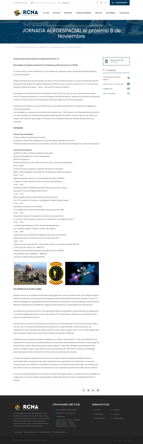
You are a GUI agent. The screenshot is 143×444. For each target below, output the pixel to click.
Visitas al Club (118, 418)
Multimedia (110, 13)
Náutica (98, 13)
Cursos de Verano (83, 13)
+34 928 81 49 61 (39, 3)
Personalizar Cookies (59, 432)
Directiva (97, 410)
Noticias (56, 13)
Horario (116, 414)
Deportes (68, 13)
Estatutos (116, 410)
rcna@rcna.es (108, 89)
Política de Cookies (45, 432)
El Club (46, 13)
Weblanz (44, 440)
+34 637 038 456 (50, 3)
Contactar (124, 13)
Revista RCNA (99, 418)
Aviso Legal (18, 432)
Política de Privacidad (30, 432)
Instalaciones (99, 414)
